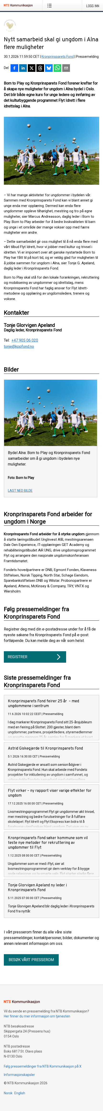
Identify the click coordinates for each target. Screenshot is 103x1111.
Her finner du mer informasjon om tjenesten (37, 1016)
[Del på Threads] (40, 68)
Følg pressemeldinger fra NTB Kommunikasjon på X (42, 1066)
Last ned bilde (20, 490)
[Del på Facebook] (14, 68)
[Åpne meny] (50, 5)
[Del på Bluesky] (49, 68)
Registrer (17, 657)
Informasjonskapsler (19, 1075)
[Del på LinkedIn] (23, 68)
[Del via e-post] (66, 68)
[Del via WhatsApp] (57, 68)
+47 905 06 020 (24, 340)
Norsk (8, 1093)
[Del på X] (31, 68)
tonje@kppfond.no (19, 346)
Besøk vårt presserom (31, 960)
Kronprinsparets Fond (57, 56)
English (19, 1093)
